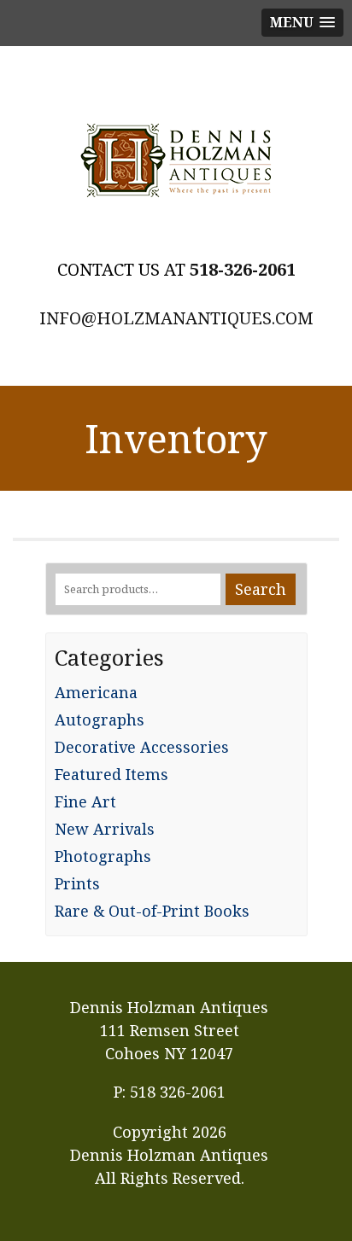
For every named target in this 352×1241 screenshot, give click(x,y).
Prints (77, 883)
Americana (96, 692)
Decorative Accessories (142, 747)
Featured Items (111, 774)
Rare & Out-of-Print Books (152, 910)
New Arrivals (105, 829)
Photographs (103, 856)
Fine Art (85, 801)
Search (260, 589)
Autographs (99, 719)
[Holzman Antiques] (176, 160)
